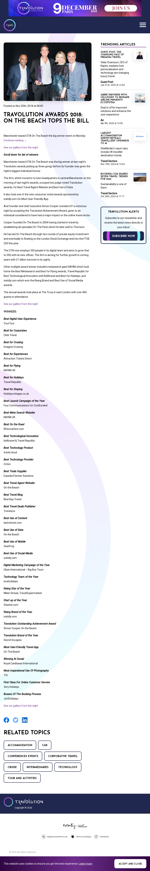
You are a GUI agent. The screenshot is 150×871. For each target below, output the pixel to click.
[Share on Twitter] (15, 722)
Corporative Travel (63, 756)
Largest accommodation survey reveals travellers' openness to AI (115, 138)
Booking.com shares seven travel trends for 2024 (114, 176)
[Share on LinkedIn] (24, 722)
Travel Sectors (109, 161)
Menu (142, 24)
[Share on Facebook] (6, 722)
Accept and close (130, 864)
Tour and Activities (22, 778)
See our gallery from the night (21, 147)
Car (44, 745)
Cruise (12, 767)
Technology (67, 767)
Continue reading (15, 140)
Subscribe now (123, 236)
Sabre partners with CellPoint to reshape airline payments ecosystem (115, 99)
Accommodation (20, 745)
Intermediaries (37, 767)
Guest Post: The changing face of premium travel (112, 54)
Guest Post (107, 82)
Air (102, 120)
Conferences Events (23, 756)
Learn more (85, 863)
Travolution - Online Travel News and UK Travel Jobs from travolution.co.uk (23, 802)
